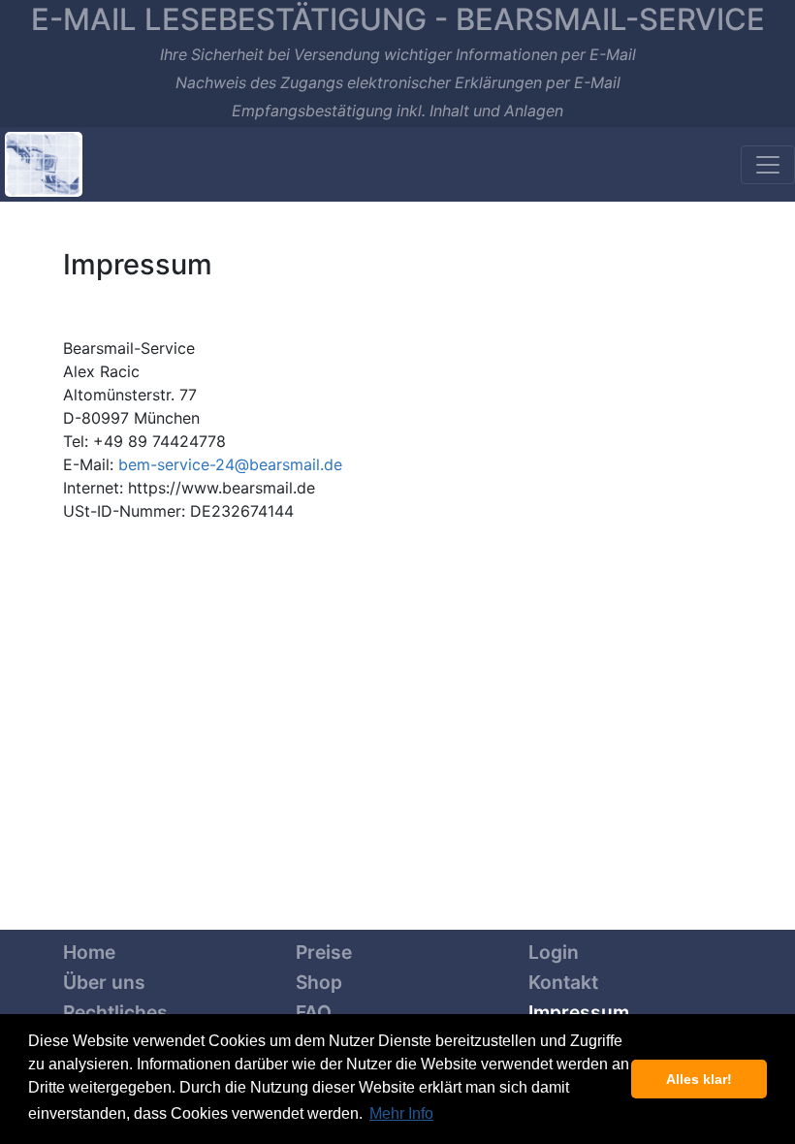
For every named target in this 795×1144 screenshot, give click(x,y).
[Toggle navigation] (768, 164)
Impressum (578, 1012)
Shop (319, 982)
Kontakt (563, 982)
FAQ (314, 1012)
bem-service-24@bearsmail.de (230, 464)
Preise (324, 952)
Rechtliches (115, 1012)
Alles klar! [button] (699, 1079)
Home (89, 952)
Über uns (104, 982)
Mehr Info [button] (401, 1113)
